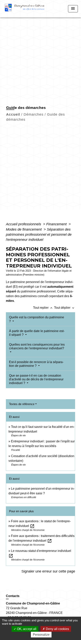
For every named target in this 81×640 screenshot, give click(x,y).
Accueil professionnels (24, 224)
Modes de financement (24, 229)
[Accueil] (26, 8)
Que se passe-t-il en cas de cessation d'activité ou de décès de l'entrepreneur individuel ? (36, 379)
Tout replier (43, 307)
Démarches (33, 114)
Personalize (41, 634)
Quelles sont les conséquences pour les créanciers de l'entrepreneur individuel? (37, 346)
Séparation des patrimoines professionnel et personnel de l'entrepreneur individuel (39, 234)
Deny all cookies (57, 629)
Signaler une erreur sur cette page (48, 571)
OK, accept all (26, 629)
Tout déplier (64, 307)
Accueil (13, 114)
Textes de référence (21, 404)
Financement (57, 224)
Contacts (12, 596)
